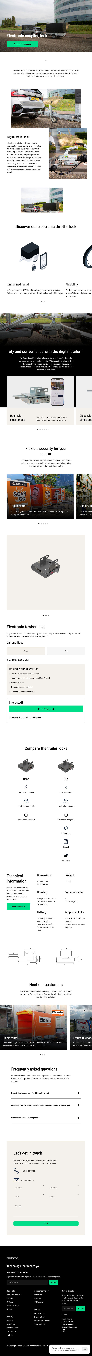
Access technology (41, 1291)
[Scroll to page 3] (48, 615)
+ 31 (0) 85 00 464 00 (27, 1171)
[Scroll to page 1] (43, 615)
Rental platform (39, 1313)
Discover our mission (14, 1295)
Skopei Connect (39, 1324)
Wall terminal (38, 1302)
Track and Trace (12, 1331)
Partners (10, 1298)
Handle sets (38, 1295)
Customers (10, 1302)
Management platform (42, 1320)
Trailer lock (10, 1335)
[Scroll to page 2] (46, 615)
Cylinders (37, 1298)
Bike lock (10, 1320)
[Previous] (11, 577)
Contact (9, 1309)
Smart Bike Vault (12, 1328)
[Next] (81, 577)
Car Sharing (11, 1324)
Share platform (39, 1317)
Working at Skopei (13, 1305)
